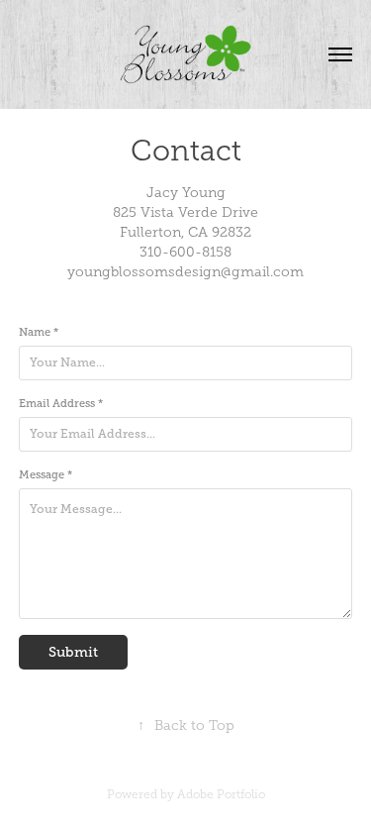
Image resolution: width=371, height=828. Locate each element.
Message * (45, 474)
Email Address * (61, 403)
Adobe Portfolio (221, 794)
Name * (38, 332)
